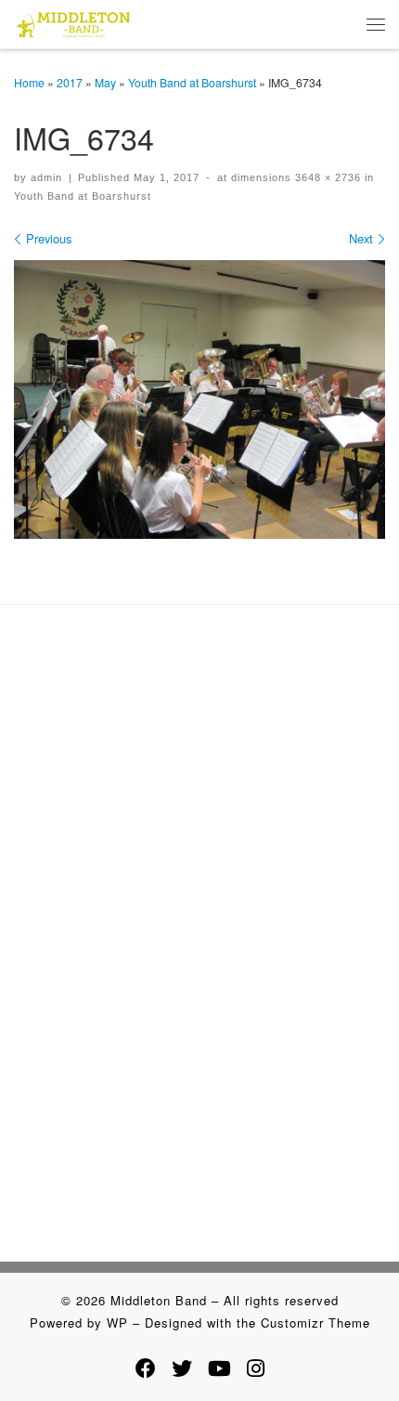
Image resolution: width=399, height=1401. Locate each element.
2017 (70, 82)
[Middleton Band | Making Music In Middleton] (74, 21)
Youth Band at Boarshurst (192, 82)
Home (29, 82)
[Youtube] (219, 1367)
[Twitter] (182, 1367)
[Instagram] (255, 1367)
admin (46, 177)
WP (117, 1322)
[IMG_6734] (199, 399)
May (105, 82)
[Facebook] (145, 1367)
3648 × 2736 (326, 177)
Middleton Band (158, 1300)
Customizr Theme (315, 1322)
